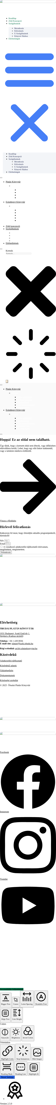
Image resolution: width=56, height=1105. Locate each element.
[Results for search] (31, 354)
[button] (29, 96)
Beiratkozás (16, 233)
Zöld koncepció (15, 21)
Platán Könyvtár (13, 182)
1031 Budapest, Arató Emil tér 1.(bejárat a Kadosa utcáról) (15, 634)
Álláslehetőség (6, 670)
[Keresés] (7, 381)
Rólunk (14, 186)
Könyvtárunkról (24, 190)
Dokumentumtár (24, 399)
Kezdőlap (12, 18)
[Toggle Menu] (1, 177)
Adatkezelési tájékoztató (11, 661)
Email (3, 543)
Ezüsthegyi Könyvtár (15, 202)
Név (2, 540)
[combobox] (19, 253)
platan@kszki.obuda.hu (22, 643)
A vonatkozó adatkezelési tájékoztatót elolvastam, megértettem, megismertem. (24, 548)
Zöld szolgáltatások (26, 195)
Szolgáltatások (14, 24)
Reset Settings (7, 1077)
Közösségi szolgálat (9, 680)
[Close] (1, 434)
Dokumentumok (7, 675)
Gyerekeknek (23, 197)
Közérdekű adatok (8, 665)
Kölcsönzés (16, 235)
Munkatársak (23, 192)
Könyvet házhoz (21, 36)
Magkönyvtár (23, 218)
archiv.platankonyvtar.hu (26, 648)
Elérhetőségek (14, 39)
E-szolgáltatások (18, 238)
